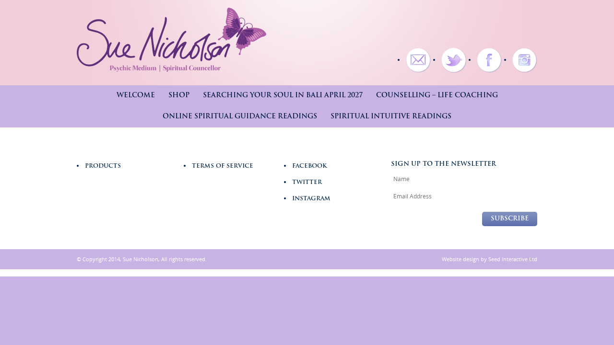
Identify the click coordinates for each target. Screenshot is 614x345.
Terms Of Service (222, 166)
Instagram (311, 199)
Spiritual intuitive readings (391, 116)
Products (103, 166)
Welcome (136, 95)
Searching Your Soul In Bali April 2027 (283, 95)
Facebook (309, 166)
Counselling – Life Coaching (437, 95)
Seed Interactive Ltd (512, 259)
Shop (178, 95)
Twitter (307, 182)
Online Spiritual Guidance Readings (240, 116)
